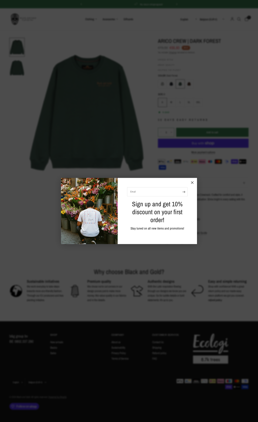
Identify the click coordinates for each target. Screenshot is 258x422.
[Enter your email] (184, 191)
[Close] (192, 182)
